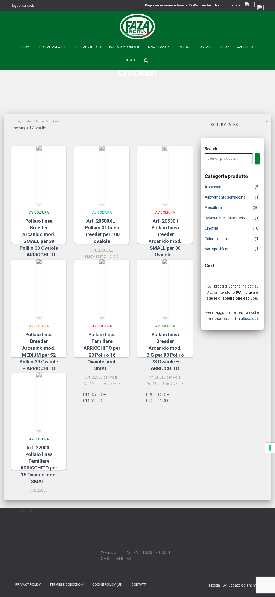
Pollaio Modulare (124, 47)
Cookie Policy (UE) (107, 585)
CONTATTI (204, 47)
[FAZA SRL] (137, 26)
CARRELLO (245, 47)
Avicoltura (39, 212)
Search (211, 149)
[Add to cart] (55, 510)
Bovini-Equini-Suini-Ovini (225, 218)
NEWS (130, 60)
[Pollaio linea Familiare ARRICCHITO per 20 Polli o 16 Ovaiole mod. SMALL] (102, 288)
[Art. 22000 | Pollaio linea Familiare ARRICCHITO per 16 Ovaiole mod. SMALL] (39, 401)
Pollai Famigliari (53, 47)
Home (26, 47)
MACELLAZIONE (160, 47)
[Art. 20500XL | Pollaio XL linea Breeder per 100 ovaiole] (102, 174)
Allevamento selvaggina (225, 197)
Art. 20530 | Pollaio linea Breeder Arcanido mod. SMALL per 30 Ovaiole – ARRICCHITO (165, 241)
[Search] (257, 158)
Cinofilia (211, 228)
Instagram (47, 6)
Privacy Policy (28, 585)
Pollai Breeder (88, 47)
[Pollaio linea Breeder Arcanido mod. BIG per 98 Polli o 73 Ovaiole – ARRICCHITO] (165, 288)
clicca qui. (250, 318)
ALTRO (184, 47)
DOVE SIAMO (155, 584)
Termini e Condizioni (67, 585)
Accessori (213, 187)
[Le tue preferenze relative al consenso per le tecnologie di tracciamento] (270, 448)
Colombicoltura (217, 239)
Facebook (40, 6)
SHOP (224, 47)
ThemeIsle (255, 585)
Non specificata (218, 249)
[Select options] (118, 398)
